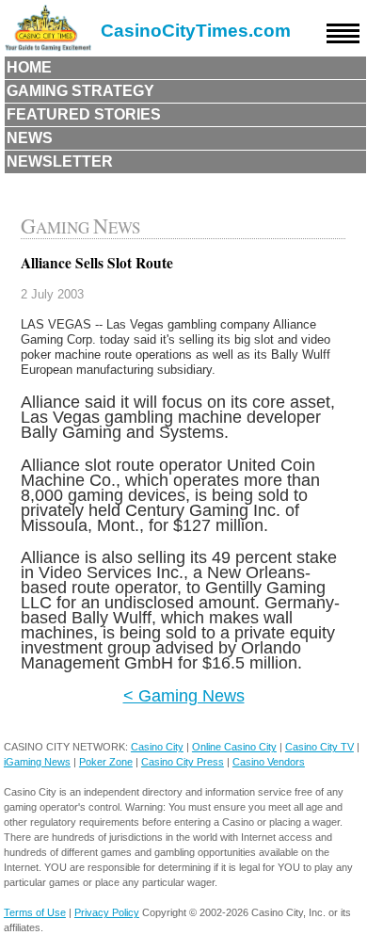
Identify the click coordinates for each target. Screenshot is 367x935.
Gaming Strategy (80, 91)
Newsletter (60, 161)
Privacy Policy (106, 912)
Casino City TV (319, 746)
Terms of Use (35, 912)
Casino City (157, 746)
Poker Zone (106, 761)
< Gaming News (184, 695)
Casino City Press (182, 761)
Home (29, 67)
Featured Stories (84, 114)
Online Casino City (234, 746)
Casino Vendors (268, 761)
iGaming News (37, 761)
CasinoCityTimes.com (196, 30)
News (30, 138)
